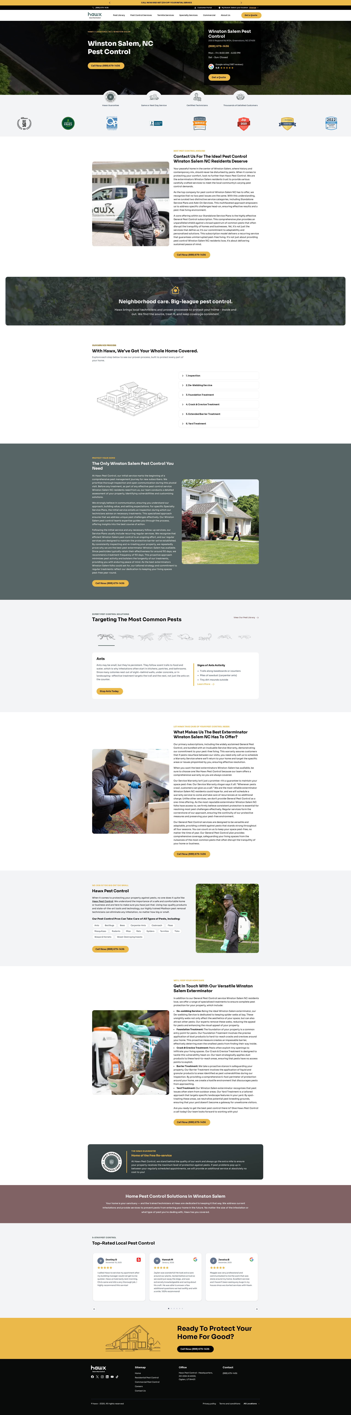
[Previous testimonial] (94, 1309)
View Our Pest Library (244, 617)
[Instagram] (102, 1377)
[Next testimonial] (256, 1309)
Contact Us (140, 1391)
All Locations (250, 1403)
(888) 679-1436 (102, 8)
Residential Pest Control (147, 1377)
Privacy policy (209, 1403)
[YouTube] (112, 1377)
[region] (175, 2)
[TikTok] (117, 1377)
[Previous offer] (109, 3)
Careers (139, 1386)
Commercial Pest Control (147, 1382)
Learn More (203, 684)
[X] (97, 1377)
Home (138, 1373)
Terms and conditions (229, 1403)
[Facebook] (92, 1377)
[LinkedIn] (107, 1377)
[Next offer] (241, 3)
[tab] (168, 1308)
